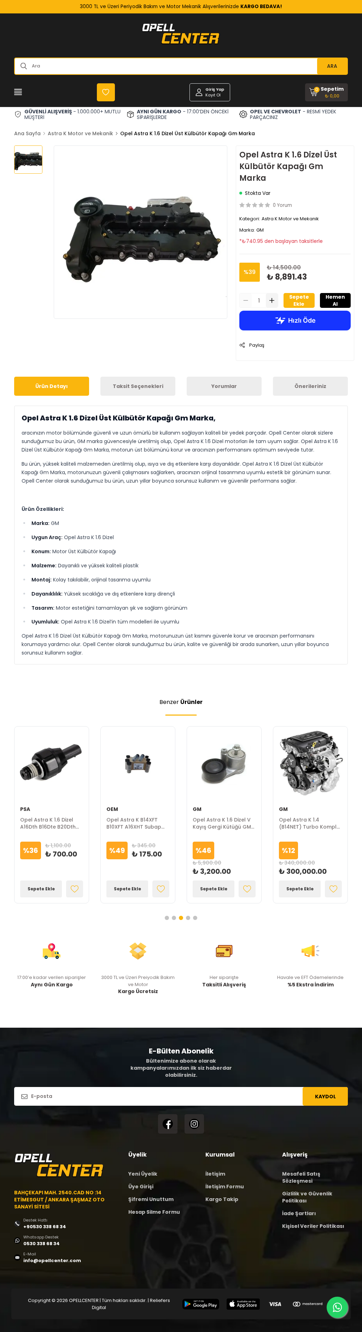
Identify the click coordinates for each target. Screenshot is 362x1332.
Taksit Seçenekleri (138, 386)
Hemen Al (335, 300)
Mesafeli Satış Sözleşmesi (301, 1177)
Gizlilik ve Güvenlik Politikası (307, 1197)
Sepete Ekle (299, 300)
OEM (112, 809)
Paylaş (256, 345)
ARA (332, 66)
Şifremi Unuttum (151, 1199)
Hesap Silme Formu (154, 1211)
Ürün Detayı (51, 386)
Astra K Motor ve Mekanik (80, 133)
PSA (25, 809)
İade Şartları (299, 1213)
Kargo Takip (221, 1199)
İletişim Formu (224, 1186)
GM (260, 230)
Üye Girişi (140, 1186)
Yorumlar (224, 386)
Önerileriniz (310, 386)
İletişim (215, 1173)
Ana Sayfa (27, 133)
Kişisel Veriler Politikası (313, 1226)
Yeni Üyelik (142, 1173)
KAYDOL (325, 1096)
